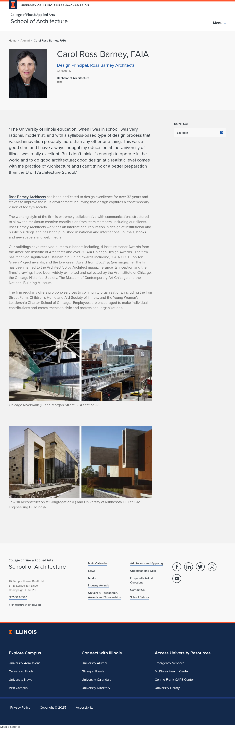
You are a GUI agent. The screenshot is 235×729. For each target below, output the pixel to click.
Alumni (25, 40)
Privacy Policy (20, 707)
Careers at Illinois (21, 671)
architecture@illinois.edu (25, 605)
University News (20, 679)
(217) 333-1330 (18, 597)
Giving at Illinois (93, 671)
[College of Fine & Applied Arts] (47, 14)
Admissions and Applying (146, 563)
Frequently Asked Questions (141, 580)
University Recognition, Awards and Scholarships (104, 595)
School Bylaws (139, 597)
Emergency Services (169, 663)
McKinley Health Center (172, 671)
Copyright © (53, 707)
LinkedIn (182, 133)
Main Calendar (97, 563)
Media (92, 578)
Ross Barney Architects (27, 197)
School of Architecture (39, 21)
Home (13, 40)
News (91, 571)
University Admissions (24, 663)
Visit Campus (18, 687)
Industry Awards (98, 585)
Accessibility (84, 707)
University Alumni (94, 663)
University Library (167, 687)
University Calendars (96, 679)
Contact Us (137, 590)
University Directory (96, 687)
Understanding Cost (143, 571)
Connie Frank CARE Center (174, 679)
